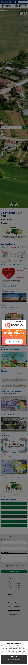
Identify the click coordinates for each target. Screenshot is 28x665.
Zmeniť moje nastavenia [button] (14, 659)
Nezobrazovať (19, 321)
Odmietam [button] (14, 663)
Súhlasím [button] (14, 656)
